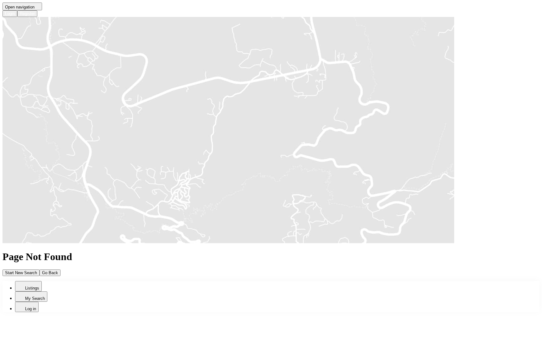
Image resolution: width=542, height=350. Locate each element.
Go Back (50, 272)
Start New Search (21, 272)
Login (10, 13)
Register (27, 13)
